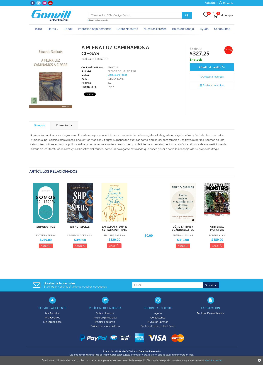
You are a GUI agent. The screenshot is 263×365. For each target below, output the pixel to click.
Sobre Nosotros (105, 313)
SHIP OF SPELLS (80, 226)
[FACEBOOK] (32, 3)
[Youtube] (50, 3)
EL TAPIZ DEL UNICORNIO (122, 71)
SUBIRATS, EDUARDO (94, 59)
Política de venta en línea (105, 326)
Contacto (210, 2)
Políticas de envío (105, 321)
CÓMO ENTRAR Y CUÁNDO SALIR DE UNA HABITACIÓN (183, 228)
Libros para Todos (117, 75)
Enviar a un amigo (213, 85)
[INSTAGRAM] (44, 3)
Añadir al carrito (210, 67)
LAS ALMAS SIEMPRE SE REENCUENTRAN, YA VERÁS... (114, 228)
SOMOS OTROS (45, 226)
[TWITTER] (38, 3)
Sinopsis (39, 125)
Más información (213, 360)
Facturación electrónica (210, 313)
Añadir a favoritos (213, 76)
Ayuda (158, 313)
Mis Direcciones (52, 321)
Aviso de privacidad (105, 317)
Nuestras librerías (158, 321)
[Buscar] (187, 15)
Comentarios (64, 125)
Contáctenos (157, 317)
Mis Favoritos (52, 317)
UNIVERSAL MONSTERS (217, 228)
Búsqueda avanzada (98, 20)
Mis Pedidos (52, 313)
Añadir (44, 246)
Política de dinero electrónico (158, 326)
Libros (52, 29)
